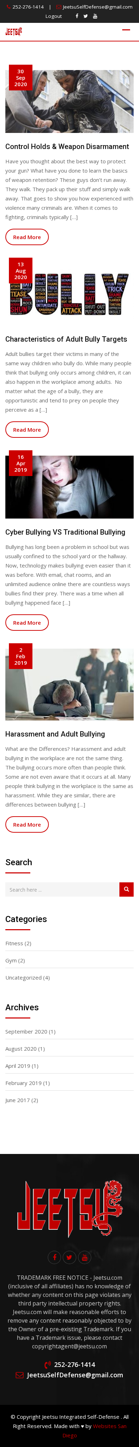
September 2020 (26, 1031)
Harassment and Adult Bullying (55, 734)
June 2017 (17, 1100)
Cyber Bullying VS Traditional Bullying (65, 532)
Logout (54, 16)
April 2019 (17, 1065)
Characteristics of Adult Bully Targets (66, 339)
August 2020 (21, 1048)
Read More (27, 237)
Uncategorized (23, 977)
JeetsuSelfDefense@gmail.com (98, 7)
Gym (11, 960)
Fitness (14, 943)
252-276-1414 (28, 7)
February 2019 (23, 1082)
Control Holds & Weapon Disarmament (67, 146)
